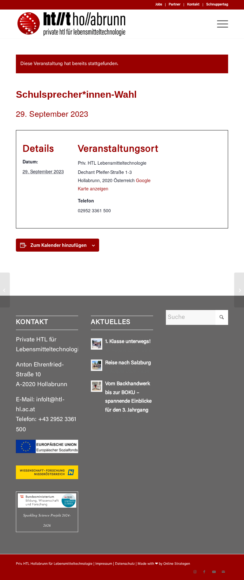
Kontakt (193, 4)
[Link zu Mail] (223, 572)
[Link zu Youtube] (214, 572)
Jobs (158, 4)
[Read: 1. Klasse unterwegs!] (96, 344)
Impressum (103, 564)
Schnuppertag (217, 4)
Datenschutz (125, 564)
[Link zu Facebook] (204, 572)
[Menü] (219, 24)
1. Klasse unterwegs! (128, 341)
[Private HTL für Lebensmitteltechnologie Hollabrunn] (71, 24)
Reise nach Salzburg (128, 363)
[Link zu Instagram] (195, 572)
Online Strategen (176, 564)
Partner (174, 4)
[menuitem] (159, 4)
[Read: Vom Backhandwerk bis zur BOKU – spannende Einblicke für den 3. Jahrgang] (96, 386)
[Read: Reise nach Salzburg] (96, 365)
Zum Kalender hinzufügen (58, 245)
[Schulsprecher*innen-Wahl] (5, 290)
